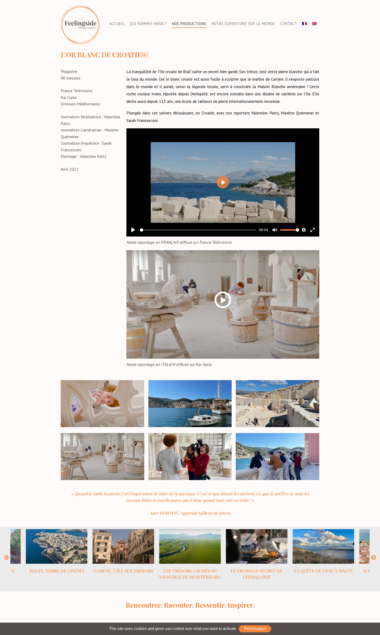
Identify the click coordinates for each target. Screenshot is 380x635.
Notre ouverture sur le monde (243, 23)
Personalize (255, 628)
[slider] (198, 230)
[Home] (80, 24)
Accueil (117, 23)
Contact (288, 23)
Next (373, 557)
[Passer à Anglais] (314, 24)
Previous (6, 557)
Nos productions (189, 23)
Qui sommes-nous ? (148, 23)
